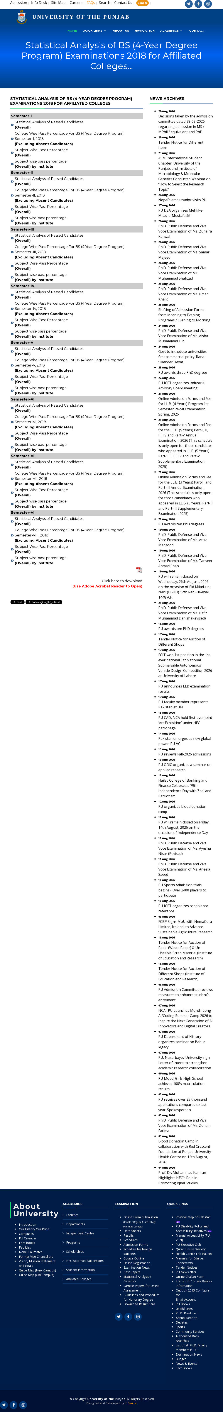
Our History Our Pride (34, 1229)
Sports (180, 1327)
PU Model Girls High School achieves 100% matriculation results (181, 1083)
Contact (197, 30)
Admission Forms (135, 1244)
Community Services (190, 1331)
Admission (18, 2)
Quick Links (92, 30)
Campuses (26, 1234)
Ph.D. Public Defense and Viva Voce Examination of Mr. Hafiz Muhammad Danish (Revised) (182, 613)
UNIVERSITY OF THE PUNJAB (81, 17)
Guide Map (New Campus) (37, 1270)
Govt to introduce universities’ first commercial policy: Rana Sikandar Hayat (182, 356)
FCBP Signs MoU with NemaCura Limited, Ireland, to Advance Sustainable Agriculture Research (185, 926)
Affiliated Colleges (78, 1279)
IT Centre (131, 1403)
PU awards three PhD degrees (183, 372)
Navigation (145, 30)
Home (72, 30)
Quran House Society (191, 1249)
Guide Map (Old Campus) (36, 1275)
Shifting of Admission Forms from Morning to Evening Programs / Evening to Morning (184, 314)
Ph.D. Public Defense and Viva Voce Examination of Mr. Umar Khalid (183, 294)
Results (128, 1235)
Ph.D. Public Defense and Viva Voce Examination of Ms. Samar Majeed (183, 252)
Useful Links (184, 1309)
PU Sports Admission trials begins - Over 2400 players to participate (182, 890)
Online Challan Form (190, 1277)
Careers (76, 2)
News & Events (186, 1363)
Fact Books (27, 1243)
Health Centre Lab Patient (194, 1254)
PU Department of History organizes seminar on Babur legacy (181, 1041)
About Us (121, 30)
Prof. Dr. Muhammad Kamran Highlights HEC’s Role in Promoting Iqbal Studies (182, 1177)
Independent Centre (80, 1233)
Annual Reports (186, 1318)
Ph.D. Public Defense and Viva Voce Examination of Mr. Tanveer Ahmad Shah (185, 560)
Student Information (80, 1270)
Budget (181, 1359)
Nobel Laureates (30, 1252)
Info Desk (39, 2)
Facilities (25, 1247)
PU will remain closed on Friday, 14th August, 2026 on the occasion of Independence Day (183, 827)
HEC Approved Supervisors (85, 1261)
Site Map (58, 2)
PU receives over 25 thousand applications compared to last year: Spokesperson (182, 1104)
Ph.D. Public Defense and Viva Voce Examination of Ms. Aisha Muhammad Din (183, 335)
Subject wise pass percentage (41, 161)
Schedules (130, 1240)
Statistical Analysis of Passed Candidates (49, 122)
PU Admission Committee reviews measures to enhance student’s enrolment (185, 994)
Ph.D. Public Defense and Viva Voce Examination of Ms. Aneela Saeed (184, 869)
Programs (73, 1242)
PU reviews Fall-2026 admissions (184, 754)
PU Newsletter (186, 1272)
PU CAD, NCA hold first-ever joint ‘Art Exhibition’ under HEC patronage (185, 722)
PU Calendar (27, 1238)
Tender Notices (187, 1267)
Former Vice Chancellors (36, 1256)
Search (104, 2)
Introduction (27, 1224)
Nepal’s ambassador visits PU (182, 199)
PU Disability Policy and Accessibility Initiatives (192, 1228)
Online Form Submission (140, 1221)
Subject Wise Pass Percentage (41, 150)
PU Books (183, 1304)
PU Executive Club (188, 1244)
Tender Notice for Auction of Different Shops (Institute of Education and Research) (181, 973)
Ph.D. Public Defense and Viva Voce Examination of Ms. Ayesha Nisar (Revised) (184, 848)
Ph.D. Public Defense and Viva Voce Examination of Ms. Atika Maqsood (182, 539)
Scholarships (75, 1251)
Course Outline (133, 1258)
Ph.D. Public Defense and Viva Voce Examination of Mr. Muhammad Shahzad (182, 273)
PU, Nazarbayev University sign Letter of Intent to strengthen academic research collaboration (184, 1062)
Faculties (72, 1215)
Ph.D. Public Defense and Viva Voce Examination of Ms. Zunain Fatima (184, 1125)
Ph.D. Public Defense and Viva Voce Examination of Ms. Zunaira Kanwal (185, 231)
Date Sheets (132, 1231)
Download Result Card (139, 1304)
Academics (169, 30)
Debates (182, 1322)
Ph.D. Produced (187, 1313)
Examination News (136, 1267)
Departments (75, 1224)
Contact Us (123, 2)
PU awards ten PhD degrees (181, 524)
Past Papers (131, 1272)
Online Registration (136, 1263)
